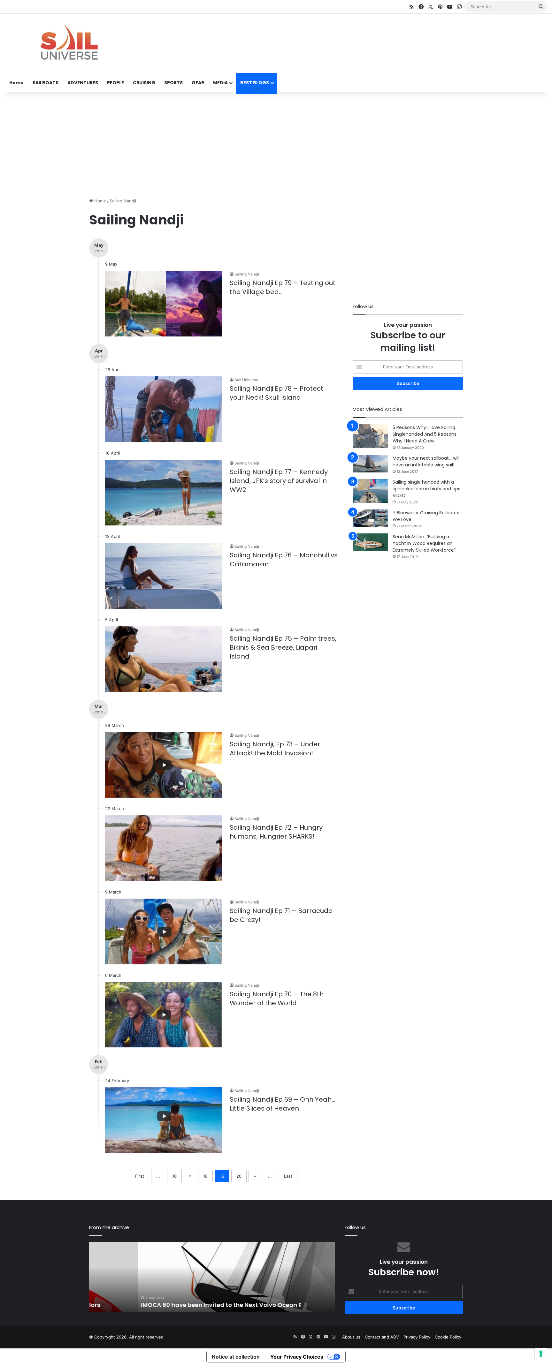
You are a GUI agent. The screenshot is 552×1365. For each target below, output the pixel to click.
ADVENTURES (82, 82)
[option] (212, 1277)
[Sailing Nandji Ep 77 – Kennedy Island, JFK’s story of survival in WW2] (163, 492)
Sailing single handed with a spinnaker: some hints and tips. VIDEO (427, 489)
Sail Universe (246, 379)
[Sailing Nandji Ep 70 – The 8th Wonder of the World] (163, 1015)
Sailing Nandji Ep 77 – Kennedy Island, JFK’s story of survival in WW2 (279, 480)
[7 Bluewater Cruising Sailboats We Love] (370, 518)
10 (174, 1176)
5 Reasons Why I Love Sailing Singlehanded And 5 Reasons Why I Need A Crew (424, 434)
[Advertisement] (276, 143)
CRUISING (144, 82)
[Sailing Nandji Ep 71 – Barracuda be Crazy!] (163, 931)
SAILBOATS (45, 82)
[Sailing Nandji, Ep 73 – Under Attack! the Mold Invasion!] (163, 765)
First (139, 1176)
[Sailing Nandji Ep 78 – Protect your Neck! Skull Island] (163, 409)
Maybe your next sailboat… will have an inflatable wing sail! (426, 461)
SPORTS (173, 82)
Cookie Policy (448, 1336)
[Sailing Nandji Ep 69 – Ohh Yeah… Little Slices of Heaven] (163, 1120)
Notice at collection (236, 1357)
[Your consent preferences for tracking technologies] (541, 1354)
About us (351, 1336)
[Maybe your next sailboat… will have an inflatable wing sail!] (370, 463)
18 (205, 1176)
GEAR (198, 82)
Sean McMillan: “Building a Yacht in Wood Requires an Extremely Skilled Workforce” (424, 543)
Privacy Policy (416, 1336)
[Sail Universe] (69, 43)
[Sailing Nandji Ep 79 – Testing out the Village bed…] (163, 303)
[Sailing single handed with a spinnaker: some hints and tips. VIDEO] (370, 491)
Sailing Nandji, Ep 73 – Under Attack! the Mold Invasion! (275, 749)
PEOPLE (115, 82)
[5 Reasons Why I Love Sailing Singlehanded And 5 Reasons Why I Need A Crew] (370, 436)
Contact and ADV (382, 1336)
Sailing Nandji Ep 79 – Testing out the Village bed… (282, 287)
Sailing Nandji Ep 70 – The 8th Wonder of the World (277, 998)
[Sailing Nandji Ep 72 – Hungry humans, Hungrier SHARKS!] (163, 848)
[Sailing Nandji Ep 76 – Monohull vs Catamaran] (163, 576)
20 (238, 1176)
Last (288, 1176)
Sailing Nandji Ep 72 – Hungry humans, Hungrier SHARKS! (276, 832)
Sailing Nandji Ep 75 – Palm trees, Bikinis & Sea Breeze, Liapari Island (283, 647)
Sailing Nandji (246, 274)
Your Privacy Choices (296, 1357)
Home (16, 82)
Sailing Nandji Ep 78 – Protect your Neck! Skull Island (276, 393)
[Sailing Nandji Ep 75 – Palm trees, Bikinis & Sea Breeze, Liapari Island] (163, 659)
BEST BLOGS (254, 82)
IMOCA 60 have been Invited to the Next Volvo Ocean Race (178, 1305)
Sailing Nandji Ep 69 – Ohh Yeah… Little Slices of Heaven (282, 1104)
